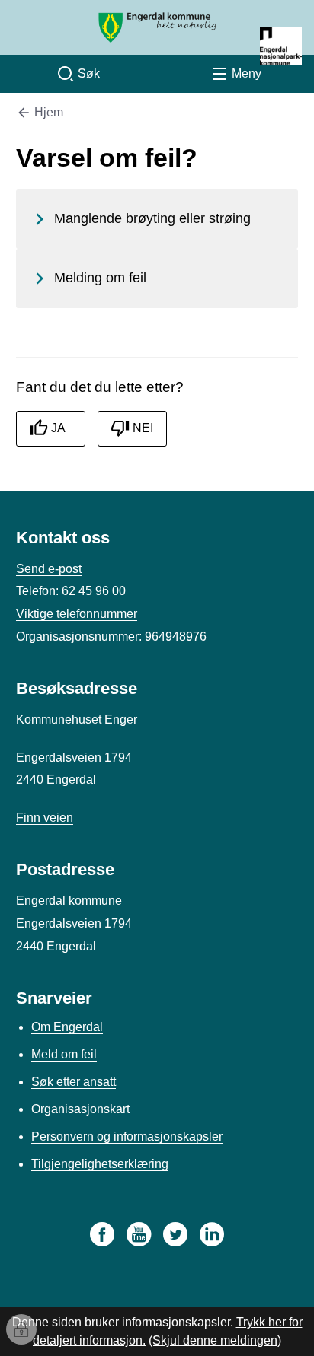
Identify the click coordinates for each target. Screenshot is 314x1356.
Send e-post (49, 568)
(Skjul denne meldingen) (215, 1340)
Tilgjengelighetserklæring (99, 1163)
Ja (58, 428)
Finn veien (44, 817)
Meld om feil (64, 1054)
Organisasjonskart (80, 1109)
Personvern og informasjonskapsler (127, 1136)
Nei (143, 428)
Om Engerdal (67, 1026)
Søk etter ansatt (73, 1081)
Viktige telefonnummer (76, 613)
